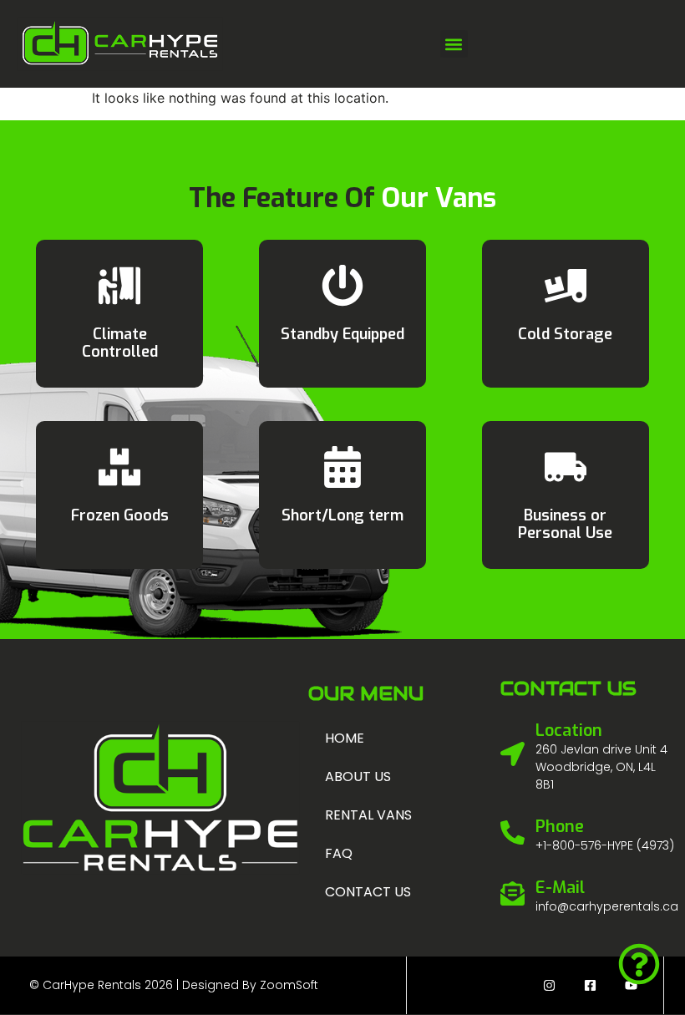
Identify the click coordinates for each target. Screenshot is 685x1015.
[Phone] (512, 832)
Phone (559, 826)
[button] (454, 44)
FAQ (339, 853)
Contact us (368, 891)
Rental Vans (368, 815)
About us (358, 776)
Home (344, 738)
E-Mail (560, 887)
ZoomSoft (289, 985)
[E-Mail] (512, 893)
